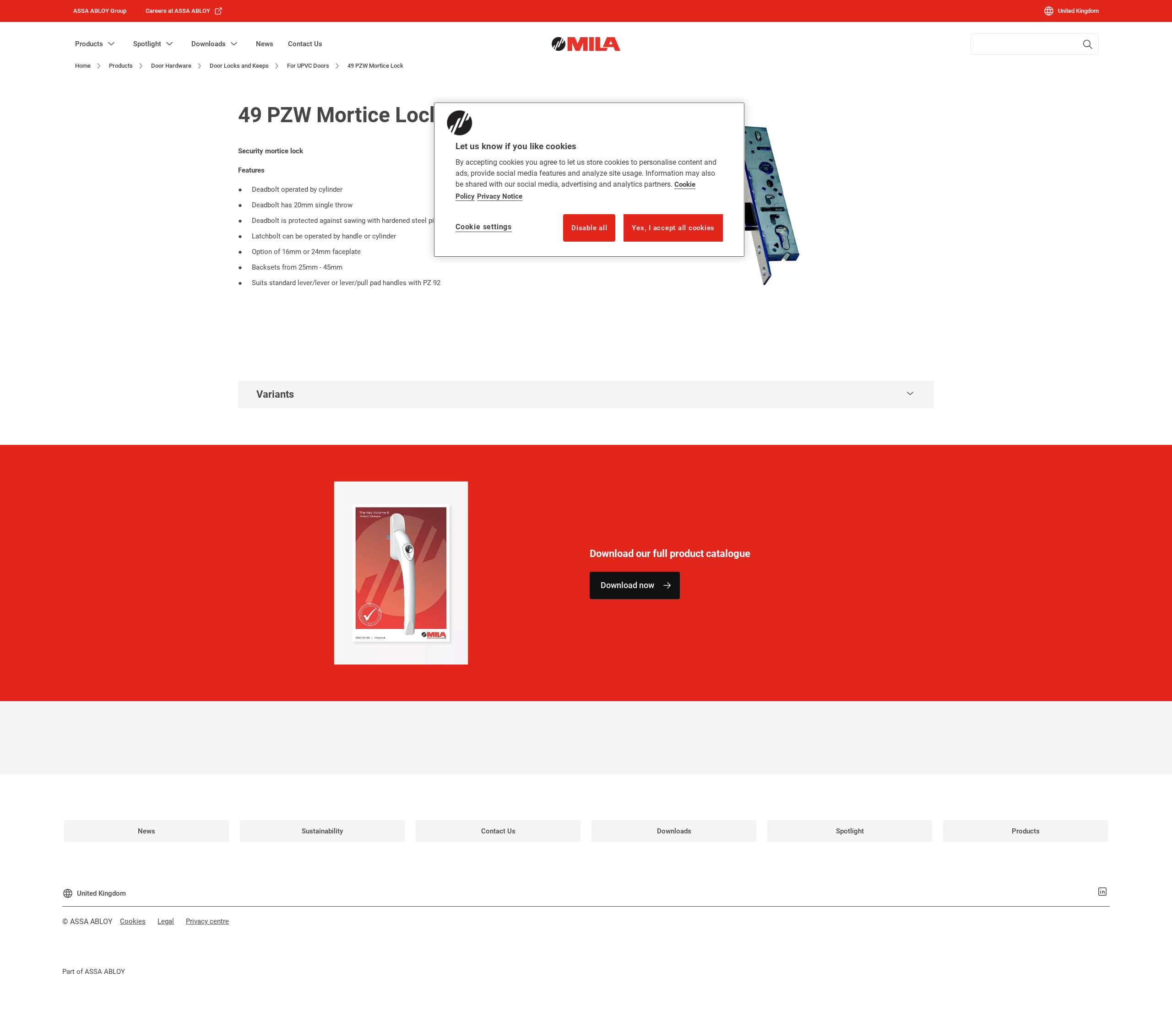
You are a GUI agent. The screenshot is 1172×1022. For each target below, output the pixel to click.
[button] (111, 43)
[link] (184, 11)
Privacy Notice (499, 196)
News (264, 44)
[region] (589, 179)
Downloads (208, 44)
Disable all (589, 228)
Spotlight (147, 44)
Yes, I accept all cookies (673, 228)
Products (89, 44)
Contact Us (305, 44)
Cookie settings (484, 226)
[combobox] (1035, 44)
